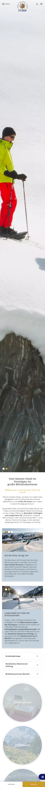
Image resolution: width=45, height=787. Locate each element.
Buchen (34, 784)
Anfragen (11, 784)
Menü (7, 4)
